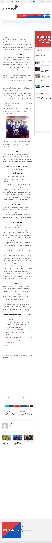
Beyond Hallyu (21, 529)
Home (3, 21)
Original (31, 21)
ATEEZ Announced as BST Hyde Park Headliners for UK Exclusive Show (15, 1)
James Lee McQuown (15, 397)
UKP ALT (5, 400)
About (8, 21)
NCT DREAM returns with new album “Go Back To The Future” (45, 88)
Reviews (25, 21)
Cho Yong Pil (6, 397)
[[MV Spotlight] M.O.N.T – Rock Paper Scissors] (6, 438)
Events (19, 21)
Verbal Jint (11, 400)
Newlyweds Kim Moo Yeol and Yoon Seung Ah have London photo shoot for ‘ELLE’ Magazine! (45, 79)
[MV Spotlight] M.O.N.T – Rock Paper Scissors (5, 443)
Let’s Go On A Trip (13, 335)
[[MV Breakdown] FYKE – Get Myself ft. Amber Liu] (17, 438)
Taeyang (20, 141)
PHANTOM (24, 397)
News (13, 21)
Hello (28, 317)
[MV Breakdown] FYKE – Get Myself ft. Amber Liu (18, 443)
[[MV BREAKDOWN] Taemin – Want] (29, 438)
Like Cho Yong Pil (24, 110)
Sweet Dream (11, 298)
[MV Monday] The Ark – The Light (45, 63)
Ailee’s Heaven (6, 219)
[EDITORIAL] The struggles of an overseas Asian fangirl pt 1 (26, 414)
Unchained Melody (10, 342)
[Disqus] (17, 465)
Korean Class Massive (23, 526)
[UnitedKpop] (10, 7)
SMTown (7, 337)
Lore (11, 423)
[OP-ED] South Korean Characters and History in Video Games (45, 70)
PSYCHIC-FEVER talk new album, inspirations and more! (45, 57)
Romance (18, 329)
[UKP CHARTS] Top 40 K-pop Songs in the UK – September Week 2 (9, 414)
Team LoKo (21, 531)
